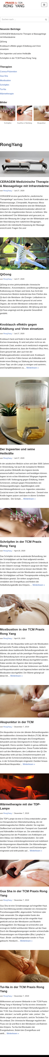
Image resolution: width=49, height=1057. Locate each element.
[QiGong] (24, 253)
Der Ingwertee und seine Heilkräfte (15, 54)
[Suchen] (46, 19)
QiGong (3, 42)
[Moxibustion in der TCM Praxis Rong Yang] (24, 609)
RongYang (7, 191)
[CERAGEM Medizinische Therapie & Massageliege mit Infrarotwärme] (24, 164)
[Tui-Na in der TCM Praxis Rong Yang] (24, 966)
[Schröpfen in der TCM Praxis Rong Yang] (24, 522)
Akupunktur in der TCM (17, 722)
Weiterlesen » (32, 368)
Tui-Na (3, 89)
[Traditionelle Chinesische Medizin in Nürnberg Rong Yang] (14, 5)
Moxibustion (5, 80)
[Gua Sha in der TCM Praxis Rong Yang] (24, 873)
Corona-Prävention (8, 72)
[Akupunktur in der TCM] (24, 701)
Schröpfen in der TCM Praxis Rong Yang (18, 58)
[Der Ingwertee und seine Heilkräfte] (24, 411)
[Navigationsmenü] (44, 5)
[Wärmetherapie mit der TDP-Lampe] (24, 786)
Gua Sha (4, 76)
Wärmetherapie (7, 94)
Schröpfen (4, 85)
